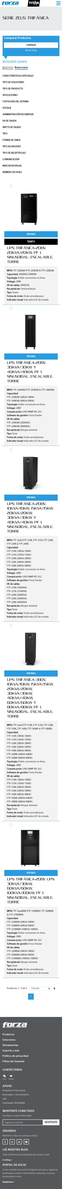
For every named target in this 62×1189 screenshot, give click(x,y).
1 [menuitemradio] (31, 996)
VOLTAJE (7, 108)
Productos (9, 1034)
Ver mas (31, 234)
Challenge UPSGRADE (14, 1103)
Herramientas (10, 1045)
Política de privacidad (15, 1056)
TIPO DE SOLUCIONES (13, 82)
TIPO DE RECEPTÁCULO (14, 153)
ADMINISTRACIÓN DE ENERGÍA (18, 114)
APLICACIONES (10, 95)
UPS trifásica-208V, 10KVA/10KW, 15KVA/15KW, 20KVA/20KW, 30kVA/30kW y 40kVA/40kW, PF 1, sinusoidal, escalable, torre (30, 517)
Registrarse (8, 1182)
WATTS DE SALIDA (12, 127)
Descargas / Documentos (16, 1095)
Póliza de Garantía (13, 1061)
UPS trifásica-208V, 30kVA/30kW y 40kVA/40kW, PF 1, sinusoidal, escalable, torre (30, 372)
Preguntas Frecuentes (14, 1091)
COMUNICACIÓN (11, 159)
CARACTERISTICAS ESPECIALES (18, 76)
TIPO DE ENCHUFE (12, 146)
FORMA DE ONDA (11, 140)
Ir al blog (7, 1160)
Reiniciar (7, 68)
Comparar (31, 45)
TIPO (5, 133)
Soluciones (9, 1040)
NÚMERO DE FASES (12, 172)
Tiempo (31, 241)
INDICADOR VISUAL (12, 166)
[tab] (31, 76)
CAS (5, 1099)
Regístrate (51, 1122)
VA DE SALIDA (10, 121)
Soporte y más (11, 1050)
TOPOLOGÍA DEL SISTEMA (16, 101)
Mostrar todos (21, 67)
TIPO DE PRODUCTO (13, 88)
